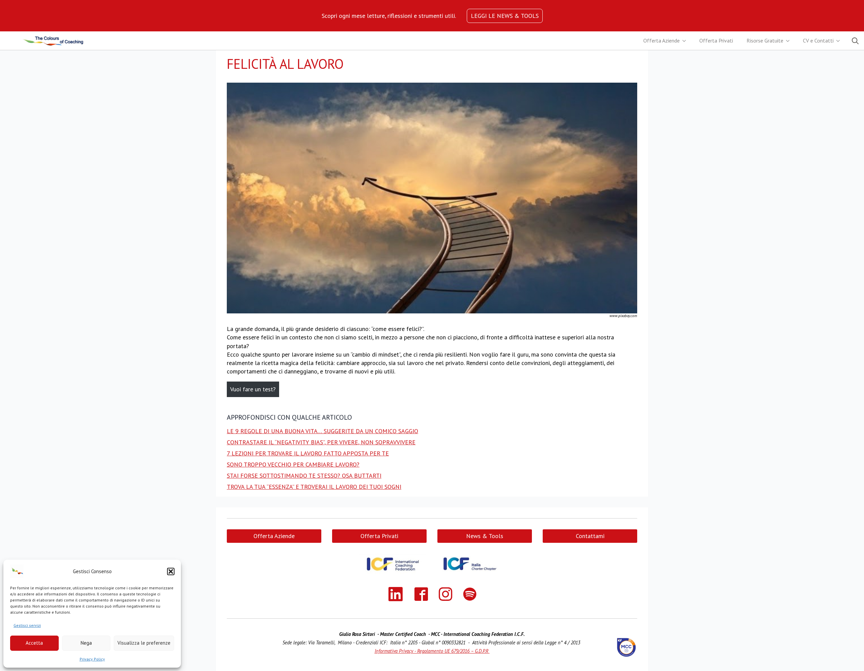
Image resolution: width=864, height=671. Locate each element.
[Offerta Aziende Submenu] (686, 40)
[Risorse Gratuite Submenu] (789, 40)
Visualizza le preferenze (143, 643)
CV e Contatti (818, 40)
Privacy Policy (92, 659)
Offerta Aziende (661, 40)
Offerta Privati (716, 40)
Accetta (34, 643)
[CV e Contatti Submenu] (840, 40)
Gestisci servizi (27, 625)
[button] (170, 571)
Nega (86, 643)
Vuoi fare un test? (253, 389)
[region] (389, 15)
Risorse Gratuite (765, 40)
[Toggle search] (855, 41)
